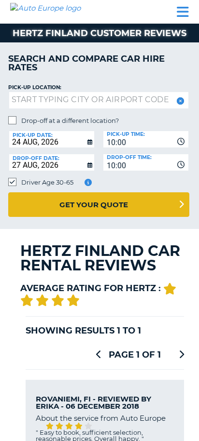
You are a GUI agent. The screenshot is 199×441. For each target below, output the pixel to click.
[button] (179, 101)
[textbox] (98, 100)
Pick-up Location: (34, 87)
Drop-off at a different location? (70, 120)
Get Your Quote (93, 204)
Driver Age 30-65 (47, 182)
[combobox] (145, 139)
